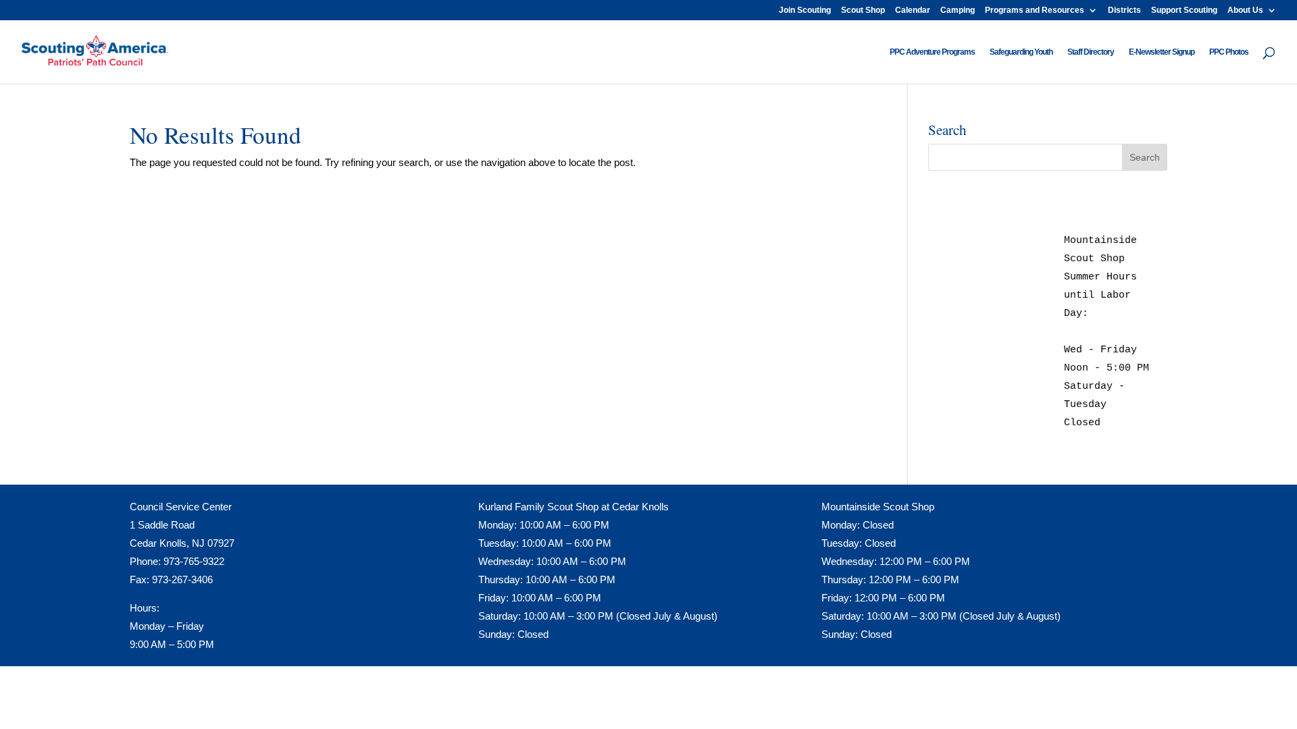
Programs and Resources (1034, 10)
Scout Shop (863, 10)
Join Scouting (805, 10)
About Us (1245, 10)
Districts (1124, 10)
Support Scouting (1184, 10)
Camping (957, 10)
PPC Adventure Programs (932, 52)
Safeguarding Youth (1021, 52)
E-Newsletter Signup (1161, 52)
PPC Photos (1228, 52)
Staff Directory (1090, 52)
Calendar (912, 10)
